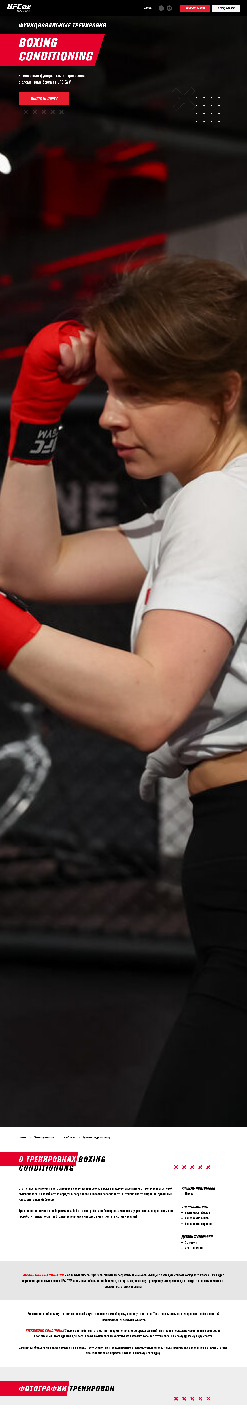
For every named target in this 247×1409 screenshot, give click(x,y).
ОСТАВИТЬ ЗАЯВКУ (195, 8)
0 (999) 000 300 (226, 8)
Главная (22, 1137)
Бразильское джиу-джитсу (96, 1137)
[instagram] (169, 8)
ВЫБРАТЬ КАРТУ (44, 98)
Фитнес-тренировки (44, 1137)
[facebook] (161, 8)
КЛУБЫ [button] (148, 8)
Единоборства (68, 1137)
